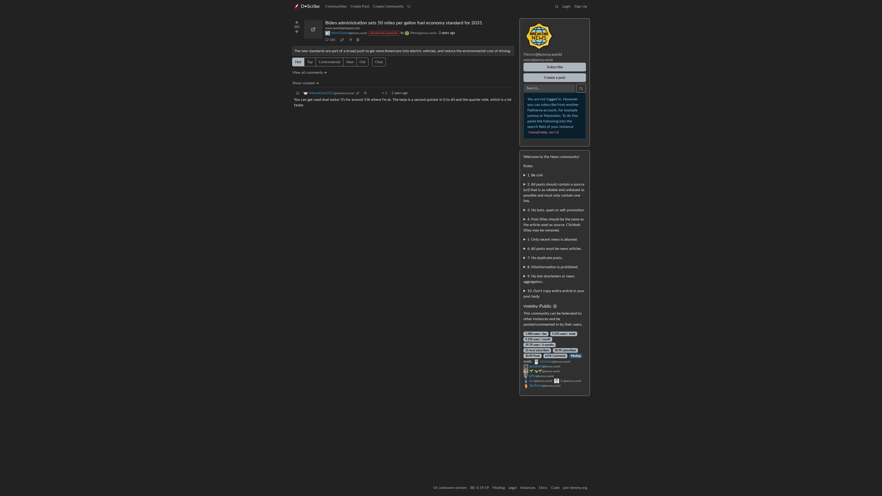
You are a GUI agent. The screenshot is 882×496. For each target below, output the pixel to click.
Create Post (359, 6)
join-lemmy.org (575, 488)
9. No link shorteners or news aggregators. (549, 279)
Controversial (329, 62)
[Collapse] (297, 93)
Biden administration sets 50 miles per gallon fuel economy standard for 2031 (403, 23)
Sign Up (580, 6)
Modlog (575, 356)
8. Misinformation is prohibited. (552, 267)
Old (362, 62)
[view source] (358, 40)
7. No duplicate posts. (545, 258)
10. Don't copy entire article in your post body (554, 293)
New (350, 62)
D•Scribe (310, 6)
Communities (336, 6)
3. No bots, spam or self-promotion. (556, 210)
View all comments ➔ (309, 72)
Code (555, 488)
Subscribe (555, 67)
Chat (379, 62)
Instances (527, 488)
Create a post (554, 77)
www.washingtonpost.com (342, 28)
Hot (298, 62)
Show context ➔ (305, 83)
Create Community (388, 6)
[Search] (556, 6)
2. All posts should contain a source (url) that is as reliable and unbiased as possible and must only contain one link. (553, 193)
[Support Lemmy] (408, 6)
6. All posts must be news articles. (554, 249)
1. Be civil (535, 175)
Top (310, 62)
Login (566, 6)
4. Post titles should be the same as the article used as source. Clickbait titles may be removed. (553, 224)
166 (332, 40)
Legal (513, 488)
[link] (342, 40)
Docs (543, 488)
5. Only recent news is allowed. (552, 239)
